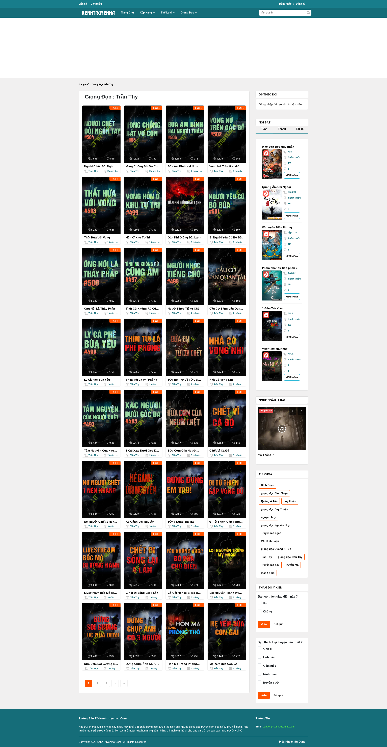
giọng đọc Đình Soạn (274, 493)
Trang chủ (127, 12)
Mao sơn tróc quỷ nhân (278, 146)
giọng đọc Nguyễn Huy (275, 525)
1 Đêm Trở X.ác (272, 308)
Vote (264, 624)
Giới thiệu (96, 3)
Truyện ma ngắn (271, 533)
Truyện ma (292, 564)
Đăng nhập (285, 3)
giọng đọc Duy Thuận (274, 509)
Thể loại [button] (167, 12)
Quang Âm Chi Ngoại (276, 187)
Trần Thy (266, 556)
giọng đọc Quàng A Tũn (276, 548)
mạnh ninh (268, 572)
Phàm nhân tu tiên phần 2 (280, 267)
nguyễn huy (268, 517)
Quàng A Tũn (269, 501)
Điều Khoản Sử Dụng (292, 741)
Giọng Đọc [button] (188, 12)
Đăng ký (300, 3)
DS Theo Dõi (268, 94)
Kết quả (278, 624)
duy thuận (290, 501)
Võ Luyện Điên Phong (277, 227)
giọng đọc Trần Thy (290, 556)
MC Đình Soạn (270, 541)
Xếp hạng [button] (146, 12)
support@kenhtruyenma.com (278, 726)
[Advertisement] (193, 48)
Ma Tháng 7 (266, 454)
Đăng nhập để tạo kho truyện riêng (281, 104)
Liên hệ (83, 3)
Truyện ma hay (270, 564)
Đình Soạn (267, 485)
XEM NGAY (292, 175)
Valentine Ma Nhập (275, 348)
